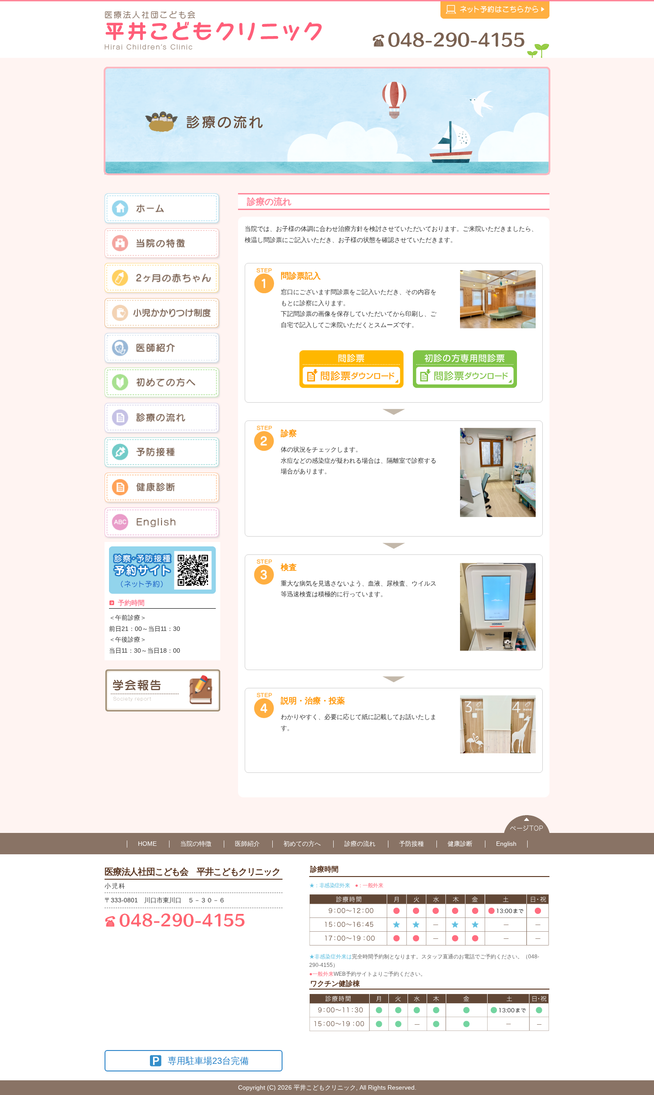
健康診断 (460, 843)
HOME (147, 843)
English (506, 843)
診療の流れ (359, 843)
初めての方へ (302, 843)
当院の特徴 (195, 843)
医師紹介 (247, 843)
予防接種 (411, 843)
